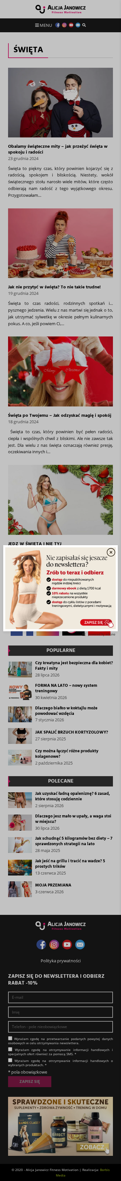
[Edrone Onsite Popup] (60, 590)
